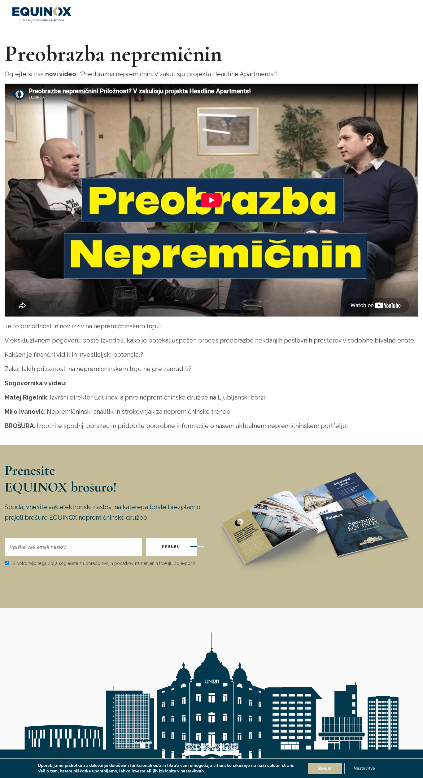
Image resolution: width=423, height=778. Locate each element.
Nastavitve (364, 768)
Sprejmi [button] (325, 768)
